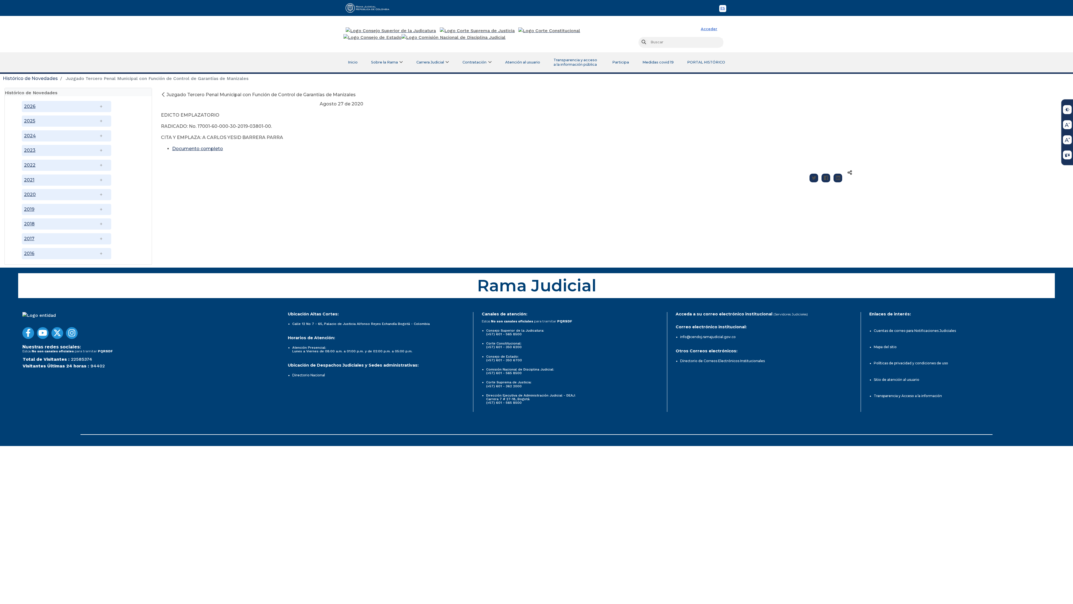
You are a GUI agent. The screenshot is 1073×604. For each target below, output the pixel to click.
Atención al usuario (522, 62)
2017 (29, 238)
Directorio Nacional (308, 375)
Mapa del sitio (885, 347)
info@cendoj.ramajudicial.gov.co (708, 337)
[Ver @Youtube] (43, 333)
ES (723, 9)
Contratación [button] (474, 62)
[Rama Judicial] (370, 8)
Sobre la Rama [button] (384, 62)
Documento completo (197, 148)
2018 (29, 223)
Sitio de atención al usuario (896, 380)
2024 (30, 135)
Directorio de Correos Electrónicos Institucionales (722, 361)
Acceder (709, 29)
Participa (620, 62)
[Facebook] (826, 178)
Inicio (353, 62)
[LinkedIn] (838, 178)
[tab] (78, 92)
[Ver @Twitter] (57, 333)
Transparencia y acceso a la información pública (575, 62)
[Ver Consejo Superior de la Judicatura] (390, 30)
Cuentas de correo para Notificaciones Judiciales (915, 331)
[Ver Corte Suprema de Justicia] (477, 30)
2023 (29, 150)
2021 (29, 180)
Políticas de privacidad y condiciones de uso (911, 363)
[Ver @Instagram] (72, 333)
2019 (29, 209)
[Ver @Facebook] (28, 333)
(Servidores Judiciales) (790, 314)
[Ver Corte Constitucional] (549, 30)
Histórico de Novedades (30, 78)
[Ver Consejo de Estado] (372, 37)
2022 (29, 165)
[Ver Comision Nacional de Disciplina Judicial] (453, 37)
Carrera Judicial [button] (430, 62)
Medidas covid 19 (658, 62)
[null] (164, 94)
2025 (29, 121)
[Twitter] (814, 178)
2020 (30, 194)
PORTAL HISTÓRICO (706, 62)
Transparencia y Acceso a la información (908, 396)
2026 (29, 106)
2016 (29, 253)
